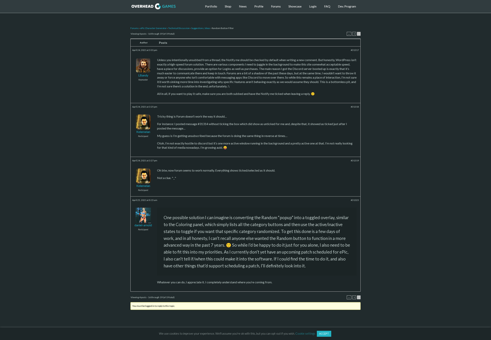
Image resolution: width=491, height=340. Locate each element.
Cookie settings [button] (305, 333)
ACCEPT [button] (324, 333)
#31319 (355, 160)
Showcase (295, 6)
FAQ (327, 6)
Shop (228, 6)
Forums (276, 6)
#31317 (355, 50)
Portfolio (211, 6)
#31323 (355, 200)
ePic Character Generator (153, 28)
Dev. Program (347, 6)
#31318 (355, 106)
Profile (258, 6)
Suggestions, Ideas (200, 28)
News (243, 6)
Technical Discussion (179, 28)
